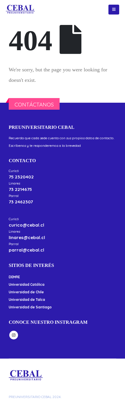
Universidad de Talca (27, 299)
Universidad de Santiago (30, 307)
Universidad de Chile (26, 292)
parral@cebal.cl (26, 250)
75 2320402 (21, 177)
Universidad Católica (26, 284)
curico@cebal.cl (26, 225)
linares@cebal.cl (27, 237)
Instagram (13, 335)
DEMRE (14, 277)
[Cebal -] (20, 9)
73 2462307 (21, 202)
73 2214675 (20, 189)
